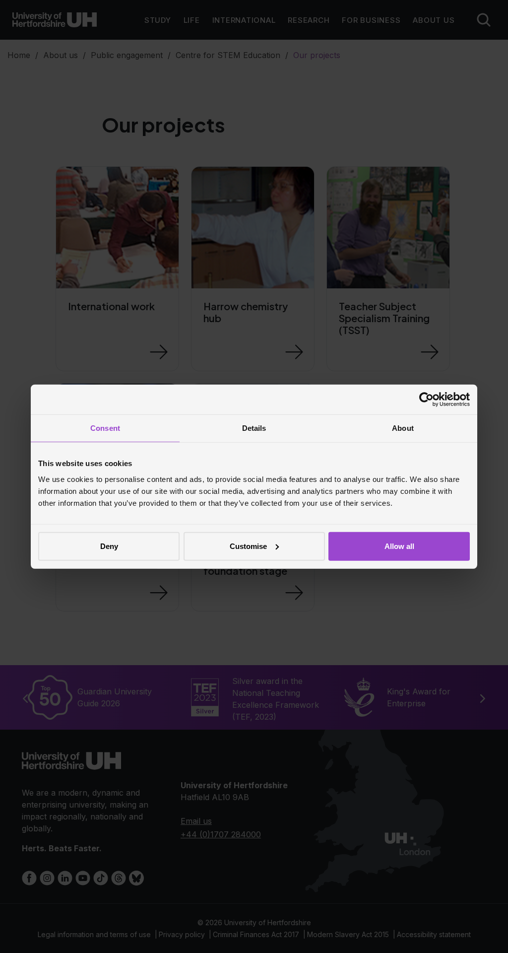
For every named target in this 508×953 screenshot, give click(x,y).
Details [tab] (254, 428)
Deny (109, 546)
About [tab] (403, 428)
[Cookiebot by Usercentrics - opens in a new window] (426, 399)
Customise (248, 546)
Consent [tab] (105, 428)
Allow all (399, 546)
